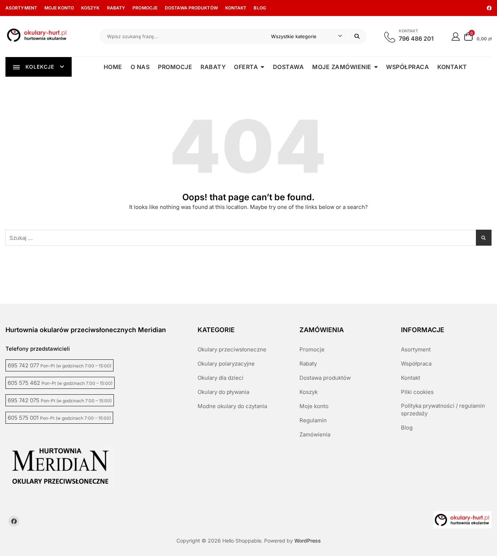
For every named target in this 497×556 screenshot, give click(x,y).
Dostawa (288, 66)
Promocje (145, 8)
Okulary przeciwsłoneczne (232, 349)
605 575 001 (59, 417)
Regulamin (313, 420)
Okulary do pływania (223, 391)
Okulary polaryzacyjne (226, 363)
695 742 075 (60, 400)
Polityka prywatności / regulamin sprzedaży (443, 409)
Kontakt (236, 8)
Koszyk (90, 8)
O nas (140, 66)
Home (113, 66)
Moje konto (59, 8)
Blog (260, 8)
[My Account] (455, 36)
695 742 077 (59, 365)
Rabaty (116, 8)
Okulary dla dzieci (220, 377)
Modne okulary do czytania (232, 406)
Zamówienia (314, 434)
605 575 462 (60, 382)
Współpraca (407, 66)
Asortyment (21, 8)
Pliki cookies (417, 391)
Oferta (246, 66)
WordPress (307, 540)
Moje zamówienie (341, 66)
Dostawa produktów (191, 8)
